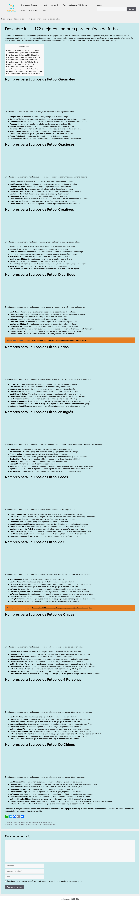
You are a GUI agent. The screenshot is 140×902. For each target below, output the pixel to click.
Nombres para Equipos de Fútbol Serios (21, 60)
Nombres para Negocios (51, 5)
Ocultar (27, 46)
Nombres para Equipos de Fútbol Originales (22, 50)
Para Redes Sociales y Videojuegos (75, 5)
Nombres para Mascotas (29, 5)
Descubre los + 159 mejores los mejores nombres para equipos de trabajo (31, 824)
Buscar (99, 6)
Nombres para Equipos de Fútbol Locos (21, 64)
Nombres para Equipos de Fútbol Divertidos (23, 57)
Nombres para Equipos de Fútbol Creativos (22, 55)
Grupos (23, 11)
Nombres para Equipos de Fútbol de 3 (20, 66)
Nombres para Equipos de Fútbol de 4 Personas (24, 71)
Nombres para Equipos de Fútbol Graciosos (22, 53)
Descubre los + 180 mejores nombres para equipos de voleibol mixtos (29, 822)
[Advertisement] (62, 96)
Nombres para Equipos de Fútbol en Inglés (22, 62)
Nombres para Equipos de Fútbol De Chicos (23, 73)
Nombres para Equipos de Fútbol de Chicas (22, 69)
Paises (44, 11)
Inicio (3, 19)
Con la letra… (33, 11)
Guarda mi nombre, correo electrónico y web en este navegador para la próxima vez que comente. (44, 881)
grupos (9, 19)
